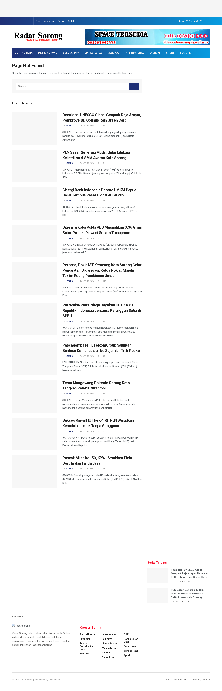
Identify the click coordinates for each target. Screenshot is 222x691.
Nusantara (108, 657)
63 (103, 394)
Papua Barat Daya (131, 640)
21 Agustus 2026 (85, 125)
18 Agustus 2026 (85, 394)
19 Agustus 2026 (85, 321)
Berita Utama (23, 52)
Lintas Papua (93, 52)
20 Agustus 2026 (85, 281)
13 (103, 469)
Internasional (134, 52)
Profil (38, 21)
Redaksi (62, 21)
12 (103, 201)
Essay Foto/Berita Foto (86, 646)
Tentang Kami (49, 21)
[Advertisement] (111, 8)
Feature (185, 52)
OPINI (127, 634)
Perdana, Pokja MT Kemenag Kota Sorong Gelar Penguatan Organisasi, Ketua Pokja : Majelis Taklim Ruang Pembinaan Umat (101, 270)
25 (103, 125)
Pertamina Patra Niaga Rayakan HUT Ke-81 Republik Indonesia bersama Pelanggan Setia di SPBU (101, 310)
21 (103, 321)
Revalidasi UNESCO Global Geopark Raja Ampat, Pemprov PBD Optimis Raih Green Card (189, 573)
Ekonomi (155, 52)
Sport (170, 52)
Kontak (71, 21)
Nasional (113, 52)
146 (104, 281)
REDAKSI (69, 125)
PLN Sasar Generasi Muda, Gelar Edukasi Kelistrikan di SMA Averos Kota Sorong (187, 593)
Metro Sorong (47, 52)
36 (103, 356)
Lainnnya (107, 639)
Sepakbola (130, 646)
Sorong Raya (71, 52)
